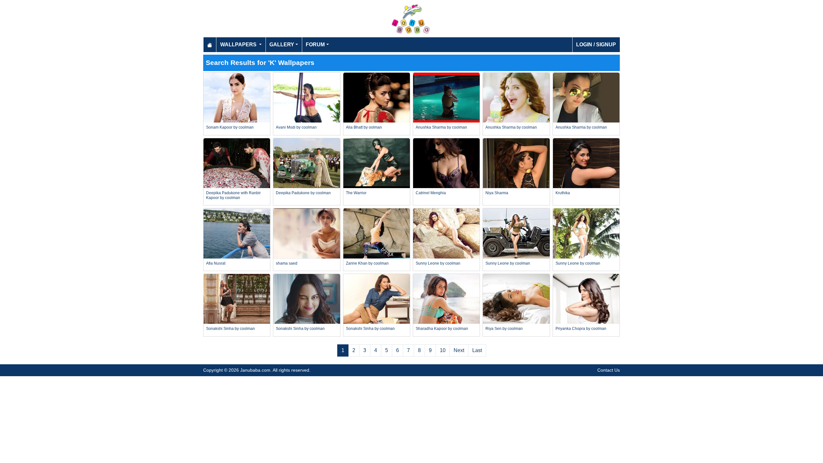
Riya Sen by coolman (504, 328)
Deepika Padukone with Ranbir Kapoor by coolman (233, 195)
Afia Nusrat (215, 263)
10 (443, 350)
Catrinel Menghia (431, 193)
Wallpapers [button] (239, 44)
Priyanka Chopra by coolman (581, 328)
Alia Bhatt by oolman (364, 127)
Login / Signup (596, 44)
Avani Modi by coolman (296, 127)
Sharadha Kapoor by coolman (442, 328)
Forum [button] (315, 44)
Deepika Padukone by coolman (303, 193)
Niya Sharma (496, 193)
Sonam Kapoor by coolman (230, 127)
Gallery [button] (281, 44)
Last (477, 350)
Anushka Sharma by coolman (441, 127)
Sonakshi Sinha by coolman (230, 328)
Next (459, 350)
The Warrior (356, 193)
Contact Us (608, 370)
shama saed (286, 263)
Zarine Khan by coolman (367, 263)
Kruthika (563, 193)
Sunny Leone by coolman (438, 263)
